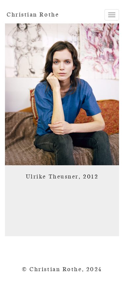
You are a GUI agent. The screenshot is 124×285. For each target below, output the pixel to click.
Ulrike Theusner (52, 177)
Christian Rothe (33, 14)
